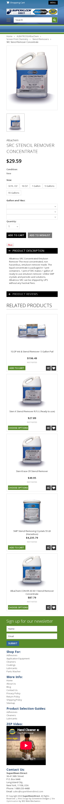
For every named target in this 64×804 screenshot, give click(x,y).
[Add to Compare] (48, 368)
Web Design (23, 798)
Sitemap (10, 703)
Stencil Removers (40, 39)
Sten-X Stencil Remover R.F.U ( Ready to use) (32, 411)
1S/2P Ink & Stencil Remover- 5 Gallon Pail (32, 351)
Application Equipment (18, 658)
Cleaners (11, 661)
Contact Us (12, 690)
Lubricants (11, 668)
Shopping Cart (17, 2)
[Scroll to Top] (58, 652)
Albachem (12, 140)
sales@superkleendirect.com (28, 791)
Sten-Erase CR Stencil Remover (32, 471)
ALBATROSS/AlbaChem (28, 36)
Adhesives (11, 655)
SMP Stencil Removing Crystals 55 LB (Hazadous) (32, 532)
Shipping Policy (14, 699)
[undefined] (32, 78)
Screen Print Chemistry (17, 39)
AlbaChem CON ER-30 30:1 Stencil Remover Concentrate (32, 592)
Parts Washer (13, 671)
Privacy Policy (13, 693)
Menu (53, 2)
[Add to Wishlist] (53, 368)
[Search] (54, 20)
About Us (11, 683)
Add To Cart (16, 368)
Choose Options (18, 427)
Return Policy (13, 696)
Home (9, 36)
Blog (8, 686)
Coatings (11, 664)
